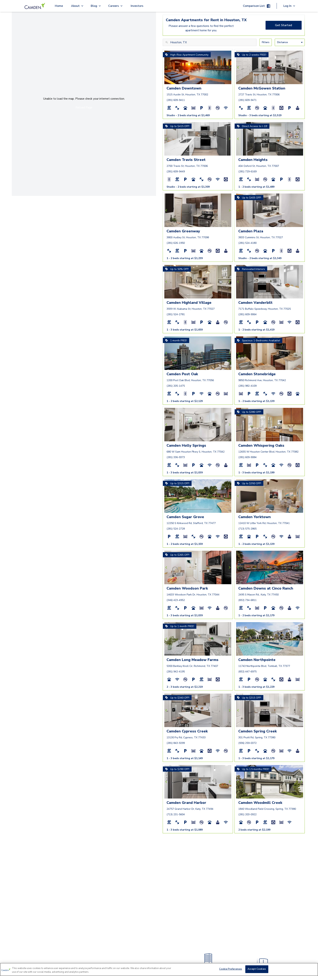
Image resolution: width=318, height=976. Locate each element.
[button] (188, 294)
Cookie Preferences (230, 969)
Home (59, 6)
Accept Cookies (257, 969)
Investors (137, 6)
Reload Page (83, 107)
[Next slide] (229, 67)
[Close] (312, 969)
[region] (159, 969)
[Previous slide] (167, 67)
